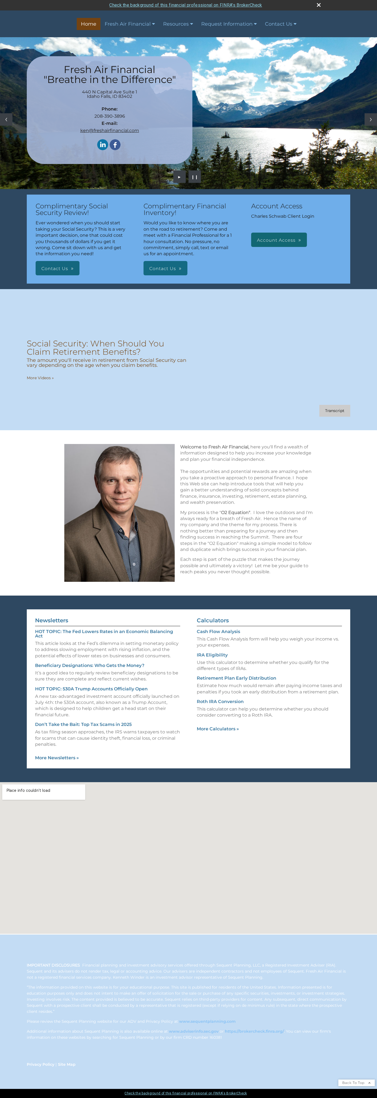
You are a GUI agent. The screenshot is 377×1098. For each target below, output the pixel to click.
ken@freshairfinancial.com (109, 130)
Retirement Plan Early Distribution (236, 678)
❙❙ (194, 176)
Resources (176, 24)
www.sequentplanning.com (207, 1021)
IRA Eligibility (212, 655)
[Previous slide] (6, 119)
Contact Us (278, 24)
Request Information (227, 24)
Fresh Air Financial (128, 24)
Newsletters (51, 620)
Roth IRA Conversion (220, 701)
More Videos (40, 378)
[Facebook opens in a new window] (115, 145)
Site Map (67, 1064)
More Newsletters (57, 757)
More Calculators (218, 728)
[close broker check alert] (319, 5)
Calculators (213, 620)
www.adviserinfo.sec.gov (194, 1031)
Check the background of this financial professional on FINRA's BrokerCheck (185, 5)
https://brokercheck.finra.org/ (254, 1031)
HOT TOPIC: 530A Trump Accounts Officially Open (91, 688)
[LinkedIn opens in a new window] (102, 145)
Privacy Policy (40, 1064)
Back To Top (354, 1083)
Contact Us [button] (54, 268)
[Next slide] (371, 119)
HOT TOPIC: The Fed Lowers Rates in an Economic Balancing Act (104, 634)
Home (88, 24)
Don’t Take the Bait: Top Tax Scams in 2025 (83, 724)
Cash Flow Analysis (218, 631)
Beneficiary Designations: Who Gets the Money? (89, 665)
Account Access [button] (276, 240)
